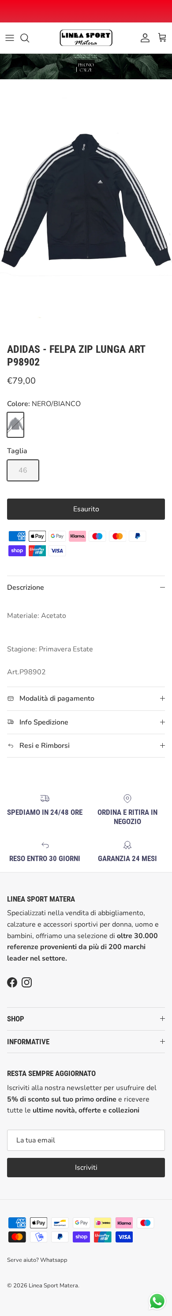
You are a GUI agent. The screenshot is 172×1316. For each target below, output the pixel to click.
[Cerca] (29, 38)
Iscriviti (86, 1167)
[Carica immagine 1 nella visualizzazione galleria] (86, 209)
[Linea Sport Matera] (86, 38)
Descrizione (25, 587)
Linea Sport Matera (53, 1286)
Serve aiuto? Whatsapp (37, 1260)
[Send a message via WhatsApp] (157, 1301)
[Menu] (9, 38)
